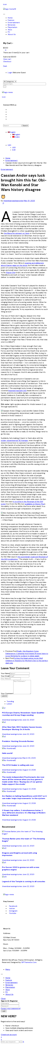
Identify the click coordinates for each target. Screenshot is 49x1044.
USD (9, 145)
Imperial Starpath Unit (17, 390)
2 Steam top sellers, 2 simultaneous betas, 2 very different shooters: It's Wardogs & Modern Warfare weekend (23, 812)
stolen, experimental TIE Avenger (14, 440)
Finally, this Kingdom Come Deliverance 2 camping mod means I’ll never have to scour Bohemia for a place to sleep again (26, 653)
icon (5, 4)
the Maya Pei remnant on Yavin (16, 233)
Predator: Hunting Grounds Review (18, 741)
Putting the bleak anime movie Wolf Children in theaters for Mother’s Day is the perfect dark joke (26, 660)
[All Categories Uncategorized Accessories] (9, 81)
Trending (10, 701)
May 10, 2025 (29, 200)
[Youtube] (8, 116)
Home (7, 158)
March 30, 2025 (29, 758)
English (12, 132)
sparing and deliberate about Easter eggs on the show (22, 264)
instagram (13, 911)
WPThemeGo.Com (28, 962)
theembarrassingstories (13, 200)
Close (3, 998)
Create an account (9, 1034)
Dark (5, 66)
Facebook (13, 906)
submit (4, 696)
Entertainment (11, 160)
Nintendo (9, 985)
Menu (7, 969)
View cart (7, 59)
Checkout (7, 61)
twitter (12, 908)
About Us (9, 994)
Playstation (10, 987)
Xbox (7, 989)
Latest (9, 704)
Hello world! (7, 753)
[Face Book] (8, 109)
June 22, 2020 (28, 720)
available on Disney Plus (34, 504)
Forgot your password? (11, 1008)
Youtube (12, 913)
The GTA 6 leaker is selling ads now (18, 765)
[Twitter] (8, 112)
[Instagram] (8, 114)
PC (6, 992)
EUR (13, 150)
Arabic (17, 137)
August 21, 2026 (29, 770)
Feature (8, 980)
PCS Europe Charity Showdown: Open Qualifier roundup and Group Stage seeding (23, 714)
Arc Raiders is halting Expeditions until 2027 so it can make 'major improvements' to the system (24, 797)
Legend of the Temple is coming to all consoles (23, 881)
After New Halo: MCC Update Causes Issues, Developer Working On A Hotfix (22, 728)
